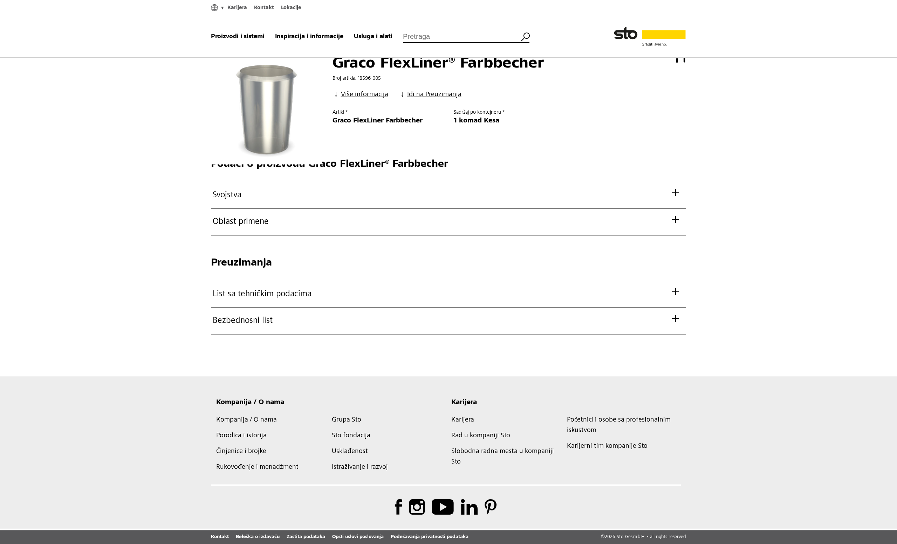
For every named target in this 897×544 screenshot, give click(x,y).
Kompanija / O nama (250, 402)
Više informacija (364, 94)
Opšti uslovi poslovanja (358, 537)
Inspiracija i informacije (309, 37)
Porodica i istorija (241, 435)
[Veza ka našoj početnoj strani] (650, 37)
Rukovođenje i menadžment (257, 467)
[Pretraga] (525, 36)
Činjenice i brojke (241, 451)
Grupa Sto (346, 420)
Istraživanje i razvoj (360, 467)
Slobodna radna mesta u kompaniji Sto (502, 457)
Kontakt (264, 7)
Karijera (237, 7)
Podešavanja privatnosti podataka (429, 537)
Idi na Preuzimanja (434, 94)
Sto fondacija (351, 435)
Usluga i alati (373, 37)
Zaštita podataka (306, 537)
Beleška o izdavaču (258, 537)
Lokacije (291, 7)
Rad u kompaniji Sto (480, 435)
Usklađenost (350, 451)
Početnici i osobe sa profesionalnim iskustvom (619, 425)
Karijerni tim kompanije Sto (607, 446)
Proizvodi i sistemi (238, 37)
